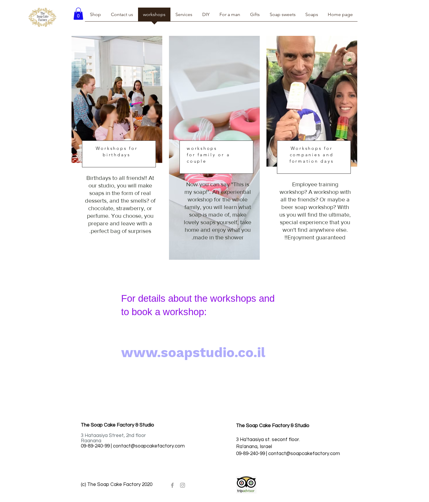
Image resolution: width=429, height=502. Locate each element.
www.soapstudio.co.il (193, 352)
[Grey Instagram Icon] (182, 485)
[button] (78, 14)
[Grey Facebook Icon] (172, 485)
